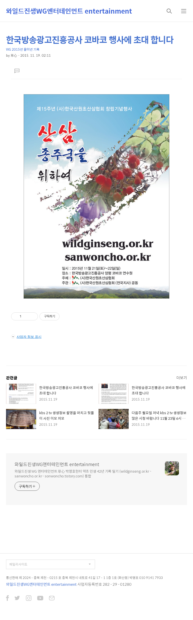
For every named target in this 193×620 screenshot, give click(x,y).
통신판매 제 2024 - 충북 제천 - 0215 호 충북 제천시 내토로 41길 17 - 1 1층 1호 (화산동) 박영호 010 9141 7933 (84, 577)
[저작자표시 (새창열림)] (62, 316)
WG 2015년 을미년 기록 (22, 49)
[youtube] (40, 598)
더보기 (181, 377)
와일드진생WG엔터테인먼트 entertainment (69, 11)
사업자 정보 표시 (29, 337)
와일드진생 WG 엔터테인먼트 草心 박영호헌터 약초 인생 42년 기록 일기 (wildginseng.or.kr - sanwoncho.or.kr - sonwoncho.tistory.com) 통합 (83, 473)
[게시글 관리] (32, 316)
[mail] (52, 598)
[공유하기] (26, 316)
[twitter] (17, 598)
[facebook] (7, 598)
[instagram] (28, 598)
